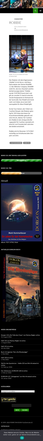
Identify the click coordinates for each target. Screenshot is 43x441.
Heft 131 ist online (7, 346)
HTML (12, 242)
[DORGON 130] (21, 212)
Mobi (16, 242)
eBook (3, 242)
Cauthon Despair (16, 143)
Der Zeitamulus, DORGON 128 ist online (14, 371)
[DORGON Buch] (21, 288)
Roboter (27, 143)
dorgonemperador (21, 30)
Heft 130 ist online (7, 358)
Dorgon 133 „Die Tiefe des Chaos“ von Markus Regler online (20, 335)
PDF (7, 242)
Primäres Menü (40, 10)
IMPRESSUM (5, 426)
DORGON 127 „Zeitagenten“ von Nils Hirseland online (18, 376)
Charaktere (18, 19)
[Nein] (40, 435)
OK (22, 438)
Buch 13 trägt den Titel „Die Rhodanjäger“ (14, 352)
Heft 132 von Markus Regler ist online (13, 341)
